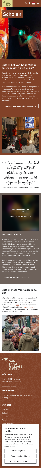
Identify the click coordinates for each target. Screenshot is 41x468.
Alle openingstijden (9, 386)
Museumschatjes (28, 307)
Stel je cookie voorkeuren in (20, 216)
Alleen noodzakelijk (19, 456)
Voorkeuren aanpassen (19, 461)
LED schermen (7, 423)
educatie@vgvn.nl (25, 96)
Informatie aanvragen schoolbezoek (18, 106)
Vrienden (5, 420)
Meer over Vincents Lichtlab (15, 277)
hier (17, 305)
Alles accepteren (18, 451)
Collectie (5, 413)
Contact (5, 416)
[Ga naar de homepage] (7, 3)
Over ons (5, 410)
